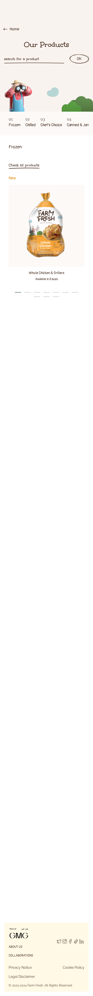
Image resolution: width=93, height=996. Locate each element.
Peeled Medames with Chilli (46, 733)
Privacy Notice (20, 967)
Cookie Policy (73, 967)
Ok (79, 58)
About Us (15, 947)
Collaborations (21, 955)
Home (14, 29)
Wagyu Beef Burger (46, 579)
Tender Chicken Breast (46, 432)
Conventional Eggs (46, 888)
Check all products (24, 165)
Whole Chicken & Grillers (46, 273)
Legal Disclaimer (22, 977)
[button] (18, 292)
